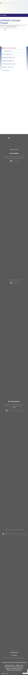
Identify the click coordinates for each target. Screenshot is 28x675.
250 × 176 (20, 25)
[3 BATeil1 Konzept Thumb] (14, 35)
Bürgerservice (7, 54)
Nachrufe (6, 70)
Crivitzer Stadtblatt (10, 48)
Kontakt (4, 662)
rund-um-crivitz (9, 67)
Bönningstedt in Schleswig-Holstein (14, 158)
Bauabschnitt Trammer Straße (8, 27)
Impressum (10, 662)
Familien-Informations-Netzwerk (14, 406)
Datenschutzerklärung (20, 662)
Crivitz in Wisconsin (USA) (14, 280)
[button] (2, 15)
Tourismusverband (9, 64)
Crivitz (7, 673)
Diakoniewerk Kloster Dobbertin (14, 529)
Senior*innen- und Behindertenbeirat (8, 59)
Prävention (7, 51)
